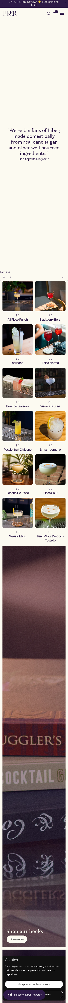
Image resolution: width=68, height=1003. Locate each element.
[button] (49, 13)
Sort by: (5, 271)
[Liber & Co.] (9, 13)
